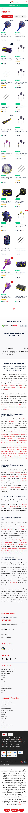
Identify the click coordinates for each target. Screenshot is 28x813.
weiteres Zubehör (21, 481)
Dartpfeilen (4, 385)
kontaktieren (13, 582)
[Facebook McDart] (15, 659)
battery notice (4, 706)
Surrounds (23, 478)
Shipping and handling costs (8, 704)
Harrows (6, 389)
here (20, 804)
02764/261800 (6, 620)
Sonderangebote (19, 445)
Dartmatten (4, 487)
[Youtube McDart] (7, 659)
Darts (8, 376)
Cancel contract (5, 727)
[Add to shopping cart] (12, 63)
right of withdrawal (6, 708)
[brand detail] (4, 326)
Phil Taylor (21, 529)
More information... (20, 803)
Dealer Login (4, 712)
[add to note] (16, 21)
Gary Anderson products (7, 671)
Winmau (13, 387)
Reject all (14, 810)
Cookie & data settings (6, 702)
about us (3, 718)
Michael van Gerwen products (8, 669)
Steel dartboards (5, 686)
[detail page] (12, 40)
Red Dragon (19, 387)
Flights (11, 472)
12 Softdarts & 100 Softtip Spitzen (16, 438)
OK (21, 810)
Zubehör (21, 385)
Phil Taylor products (6, 673)
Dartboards (12, 385)
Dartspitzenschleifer (16, 487)
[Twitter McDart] (11, 659)
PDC (2, 692)
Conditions (4, 716)
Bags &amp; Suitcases (6, 688)
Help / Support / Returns (7, 710)
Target (25, 387)
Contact (3, 723)
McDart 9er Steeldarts (7, 432)
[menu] (2, 2)
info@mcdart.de (9, 629)
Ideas (7, 810)
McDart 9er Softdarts (7, 440)
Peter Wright (10, 529)
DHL (20, 739)
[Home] (14, 2)
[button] (22, 2)
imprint (3, 714)
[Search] (5, 2)
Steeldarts (24, 419)
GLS (22, 741)
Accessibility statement (6, 725)
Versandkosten (11, 748)
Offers (2, 684)
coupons (3, 690)
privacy (3, 720)
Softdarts (11, 421)
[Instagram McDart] (2, 659)
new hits (3, 682)
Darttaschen (4, 489)
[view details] (7, 26)
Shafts (18, 472)
